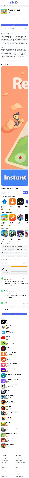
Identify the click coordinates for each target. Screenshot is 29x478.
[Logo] (14, 2)
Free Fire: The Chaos (20, 462)
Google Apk (4, 458)
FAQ (2, 474)
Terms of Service (19, 476)
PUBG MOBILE (19, 465)
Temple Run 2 (19, 460)
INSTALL (14, 25)
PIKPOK (9, 12)
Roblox (17, 467)
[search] (26, 2)
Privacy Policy (19, 474)
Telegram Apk (4, 465)
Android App (4, 476)
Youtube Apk (4, 467)
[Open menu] (2, 2)
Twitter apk (3, 462)
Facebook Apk (4, 460)
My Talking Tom (19, 458)
